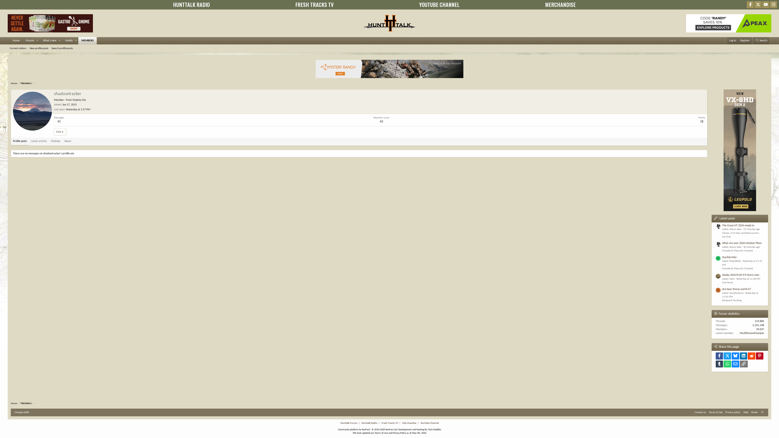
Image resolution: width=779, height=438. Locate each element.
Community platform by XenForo (368, 429)
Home (16, 40)
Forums (30, 40)
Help (745, 412)
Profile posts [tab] (20, 141)
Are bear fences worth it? (736, 289)
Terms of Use (716, 412)
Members (87, 40)
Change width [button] (22, 412)
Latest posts (727, 218)
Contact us (700, 412)
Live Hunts (727, 282)
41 (59, 121)
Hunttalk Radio (369, 423)
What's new (49, 40)
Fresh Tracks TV (390, 423)
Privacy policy (732, 412)
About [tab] (67, 141)
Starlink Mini (729, 257)
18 (701, 121)
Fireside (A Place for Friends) (737, 250)
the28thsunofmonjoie (752, 333)
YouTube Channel (430, 423)
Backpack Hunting (731, 300)
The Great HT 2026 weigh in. (738, 225)
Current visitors (18, 48)
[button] (37, 40)
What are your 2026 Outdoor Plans (742, 243)
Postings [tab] (55, 141)
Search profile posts (62, 48)
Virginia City (79, 100)
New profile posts (39, 48)
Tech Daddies (434, 429)
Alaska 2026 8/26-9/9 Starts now (740, 275)
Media (69, 40)
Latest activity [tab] (39, 141)
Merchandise (409, 423)
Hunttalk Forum (348, 423)
